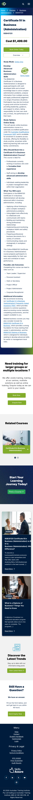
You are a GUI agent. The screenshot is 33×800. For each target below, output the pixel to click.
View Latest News (16, 671)
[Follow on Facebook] (6, 778)
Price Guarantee (17, 761)
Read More (9, 569)
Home (3, 10)
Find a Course (15, 492)
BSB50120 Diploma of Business (15, 332)
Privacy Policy (16, 751)
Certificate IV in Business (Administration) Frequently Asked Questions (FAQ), (16, 303)
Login (16, 741)
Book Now (16, 395)
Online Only (19, 62)
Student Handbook (16, 737)
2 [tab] (18, 458)
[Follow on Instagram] (16, 782)
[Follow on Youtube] (25, 778)
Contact (16, 734)
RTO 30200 (16, 758)
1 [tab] (15, 458)
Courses (12, 10)
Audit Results (16, 763)
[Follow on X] (18, 778)
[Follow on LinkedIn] (12, 778)
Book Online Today (16, 49)
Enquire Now (17, 403)
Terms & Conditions (16, 753)
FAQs (16, 732)
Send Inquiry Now (15, 714)
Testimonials (16, 739)
